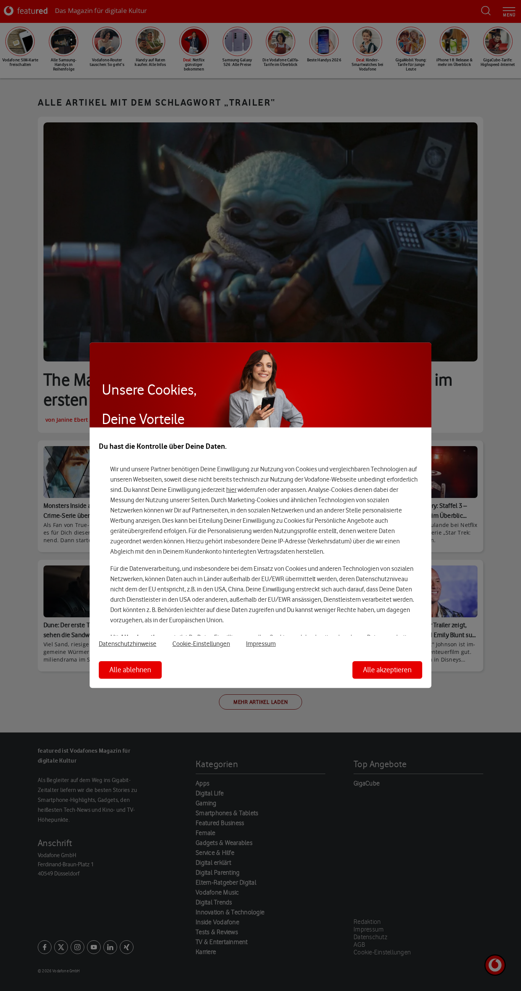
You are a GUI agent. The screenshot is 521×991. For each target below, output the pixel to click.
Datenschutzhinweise (127, 643)
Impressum (261, 643)
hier (231, 489)
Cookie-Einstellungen (201, 643)
